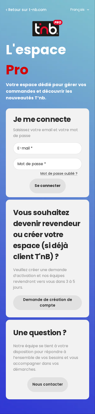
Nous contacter (47, 384)
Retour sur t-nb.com (27, 9)
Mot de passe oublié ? (58, 173)
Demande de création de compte (47, 302)
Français (77, 9)
